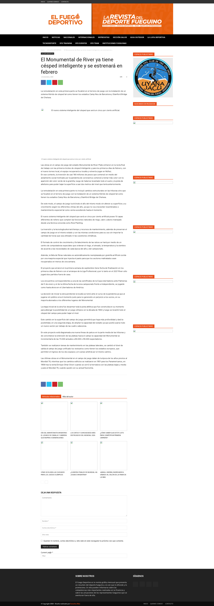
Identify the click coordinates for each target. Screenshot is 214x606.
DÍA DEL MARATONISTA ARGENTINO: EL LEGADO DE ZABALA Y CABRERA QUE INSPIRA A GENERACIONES (54, 435)
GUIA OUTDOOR (137, 37)
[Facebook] (159, 1)
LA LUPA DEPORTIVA (156, 37)
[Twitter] (49, 82)
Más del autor (68, 397)
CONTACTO (65, 2)
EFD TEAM (94, 43)
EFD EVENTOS (81, 43)
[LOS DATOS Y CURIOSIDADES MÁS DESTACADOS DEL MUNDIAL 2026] (83, 416)
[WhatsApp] (60, 82)
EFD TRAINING (66, 43)
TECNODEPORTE (49, 43)
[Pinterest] (54, 82)
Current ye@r (47, 552)
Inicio (42, 50)
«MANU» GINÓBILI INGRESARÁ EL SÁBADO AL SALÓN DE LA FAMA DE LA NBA (113, 474)
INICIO (43, 2)
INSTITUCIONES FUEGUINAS (114, 43)
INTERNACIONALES (86, 37)
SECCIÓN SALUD (120, 37)
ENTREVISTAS (103, 37)
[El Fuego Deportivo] (107, 18)
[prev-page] (42, 482)
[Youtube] (171, 1)
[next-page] (46, 482)
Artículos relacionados (51, 397)
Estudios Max (75, 604)
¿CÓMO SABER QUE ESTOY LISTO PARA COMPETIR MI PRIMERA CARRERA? (112, 435)
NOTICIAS (56, 37)
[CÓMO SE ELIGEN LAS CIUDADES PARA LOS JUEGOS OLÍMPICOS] (54, 455)
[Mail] (167, 1)
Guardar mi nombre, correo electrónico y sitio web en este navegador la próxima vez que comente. (83, 541)
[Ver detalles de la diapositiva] (153, 201)
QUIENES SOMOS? (53, 2)
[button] (170, 37)
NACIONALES (69, 37)
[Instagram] (163, 1)
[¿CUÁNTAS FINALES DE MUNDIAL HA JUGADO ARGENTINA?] (83, 455)
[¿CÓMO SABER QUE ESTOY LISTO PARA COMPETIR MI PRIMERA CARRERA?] (113, 416)
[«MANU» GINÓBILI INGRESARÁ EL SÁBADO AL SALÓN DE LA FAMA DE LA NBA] (113, 455)
